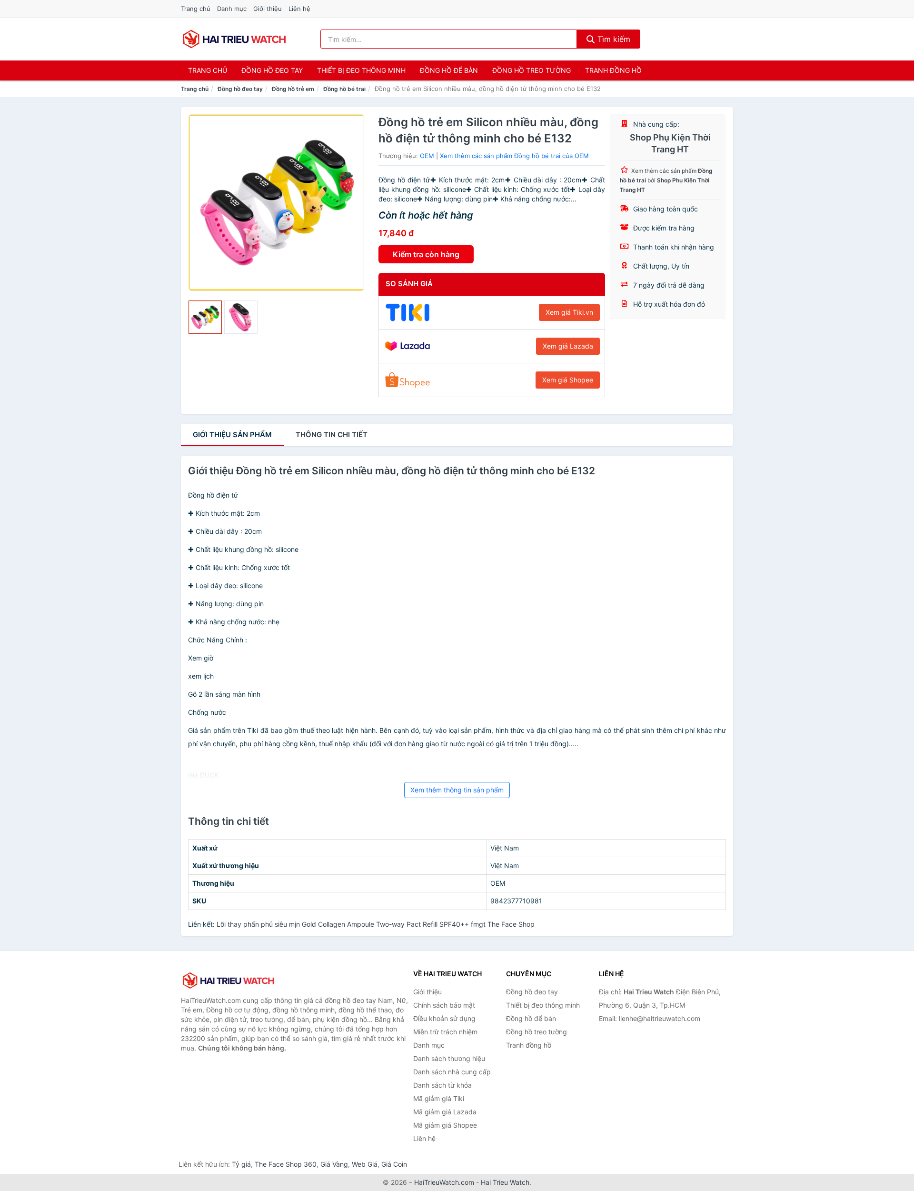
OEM (427, 156)
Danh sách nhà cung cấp (452, 1072)
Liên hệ (299, 8)
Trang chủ (195, 8)
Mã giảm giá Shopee (445, 1125)
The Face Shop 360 (286, 1164)
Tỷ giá (241, 1164)
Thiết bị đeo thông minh (361, 70)
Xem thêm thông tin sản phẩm (457, 790)
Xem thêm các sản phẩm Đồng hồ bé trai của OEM (514, 156)
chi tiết (332, 434)
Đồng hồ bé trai (344, 88)
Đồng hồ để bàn (449, 70)
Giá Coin (394, 1164)
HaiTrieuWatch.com (444, 1182)
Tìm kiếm (612, 39)
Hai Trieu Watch (505, 1182)
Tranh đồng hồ (613, 70)
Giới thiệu (267, 8)
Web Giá (365, 1164)
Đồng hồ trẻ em (293, 88)
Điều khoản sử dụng (444, 1018)
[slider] (205, 317)
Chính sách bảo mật (444, 1005)
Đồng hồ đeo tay (272, 70)
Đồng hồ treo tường (531, 70)
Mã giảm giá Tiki (438, 1098)
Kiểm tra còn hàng (426, 254)
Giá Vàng (334, 1164)
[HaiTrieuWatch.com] (234, 39)
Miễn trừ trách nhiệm (445, 1032)
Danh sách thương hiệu (449, 1058)
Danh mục (232, 8)
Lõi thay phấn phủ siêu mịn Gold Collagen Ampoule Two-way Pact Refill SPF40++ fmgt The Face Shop (376, 924)
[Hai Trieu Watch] (228, 980)
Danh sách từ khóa (442, 1085)
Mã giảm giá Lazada (445, 1112)
